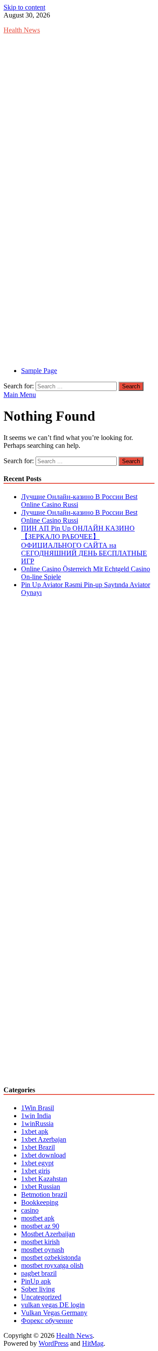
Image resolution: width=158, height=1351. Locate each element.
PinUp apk (36, 1281)
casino (30, 1210)
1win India (36, 1115)
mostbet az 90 (40, 1226)
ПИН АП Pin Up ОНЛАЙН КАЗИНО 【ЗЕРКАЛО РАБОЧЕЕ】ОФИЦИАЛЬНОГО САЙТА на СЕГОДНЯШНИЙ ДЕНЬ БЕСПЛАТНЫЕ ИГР (84, 544)
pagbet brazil (39, 1273)
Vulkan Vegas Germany (54, 1312)
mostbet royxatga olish (52, 1265)
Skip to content (24, 7)
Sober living (38, 1289)
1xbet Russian (40, 1186)
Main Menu (20, 394)
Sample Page (39, 370)
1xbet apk (34, 1131)
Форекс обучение (47, 1320)
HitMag (93, 1343)
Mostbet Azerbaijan (48, 1234)
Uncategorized (41, 1297)
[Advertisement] (79, 120)
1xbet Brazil (38, 1147)
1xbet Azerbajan (43, 1139)
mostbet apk (37, 1218)
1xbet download (43, 1155)
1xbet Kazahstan (44, 1178)
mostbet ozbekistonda (51, 1257)
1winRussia (37, 1123)
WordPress (53, 1343)
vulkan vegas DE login (53, 1305)
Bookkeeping (39, 1202)
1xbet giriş (35, 1171)
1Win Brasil (37, 1108)
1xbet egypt (37, 1163)
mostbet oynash (42, 1249)
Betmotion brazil (44, 1194)
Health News (22, 30)
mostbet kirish (40, 1241)
